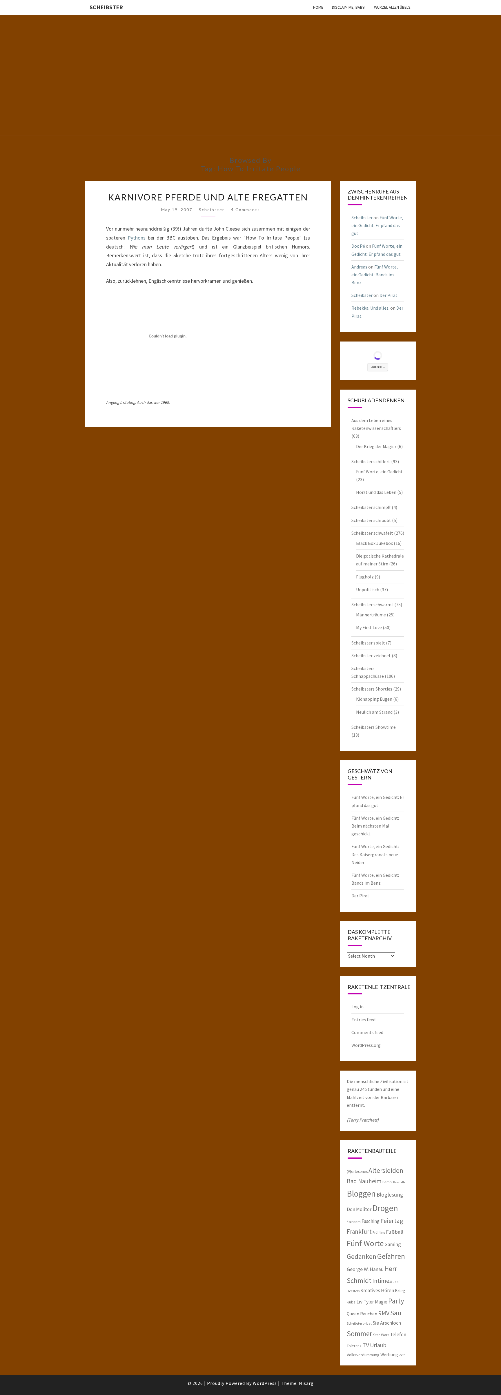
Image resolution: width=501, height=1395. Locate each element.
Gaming (392, 1244)
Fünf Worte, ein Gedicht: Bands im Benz (374, 274)
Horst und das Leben (376, 492)
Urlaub (378, 1345)
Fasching (371, 1221)
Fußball (394, 1231)
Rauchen (368, 1314)
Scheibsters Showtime (373, 727)
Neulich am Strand (374, 712)
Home (318, 7)
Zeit (402, 1355)
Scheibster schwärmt (372, 604)
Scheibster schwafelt (372, 533)
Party (396, 1300)
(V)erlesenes (357, 1171)
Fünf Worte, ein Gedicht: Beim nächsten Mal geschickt (375, 826)
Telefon (398, 1334)
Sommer (359, 1333)
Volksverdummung (363, 1354)
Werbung (389, 1354)
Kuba (351, 1302)
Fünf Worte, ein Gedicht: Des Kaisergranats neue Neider (375, 854)
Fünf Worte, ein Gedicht (379, 471)
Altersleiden (386, 1170)
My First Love (369, 627)
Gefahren (391, 1256)
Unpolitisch (367, 589)
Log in (357, 1006)
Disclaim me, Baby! (348, 7)
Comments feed (367, 1032)
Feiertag (391, 1221)
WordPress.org (366, 1045)
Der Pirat (388, 295)
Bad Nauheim (364, 1181)
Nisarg (306, 1383)
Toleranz (354, 1345)
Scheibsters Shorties (371, 689)
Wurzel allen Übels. (392, 7)
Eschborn (354, 1221)
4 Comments (245, 209)
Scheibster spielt (368, 643)
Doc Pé (358, 246)
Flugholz (365, 577)
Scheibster (106, 7)
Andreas (359, 267)
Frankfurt (359, 1231)
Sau (395, 1312)
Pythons (137, 237)
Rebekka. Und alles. (370, 308)
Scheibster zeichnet (371, 655)
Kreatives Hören (377, 1290)
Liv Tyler (365, 1302)
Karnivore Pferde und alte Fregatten (208, 197)
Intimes (382, 1281)
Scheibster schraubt (371, 520)
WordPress (265, 1383)
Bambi (387, 1182)
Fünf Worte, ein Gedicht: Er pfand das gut (377, 225)
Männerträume (371, 615)
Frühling (379, 1232)
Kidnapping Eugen (374, 699)
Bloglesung (390, 1194)
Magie (381, 1302)
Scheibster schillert (370, 461)
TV (365, 1345)
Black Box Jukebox (374, 543)
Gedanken (361, 1256)
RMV (383, 1313)
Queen (353, 1314)
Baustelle (399, 1182)
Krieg (400, 1290)
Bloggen (361, 1193)
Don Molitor (359, 1209)
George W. (358, 1269)
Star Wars (381, 1334)
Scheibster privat (359, 1323)
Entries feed (363, 1019)
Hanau (377, 1269)
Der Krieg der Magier (376, 446)
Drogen (385, 1208)
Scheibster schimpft (371, 507)
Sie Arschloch (387, 1323)
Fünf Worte (365, 1243)
